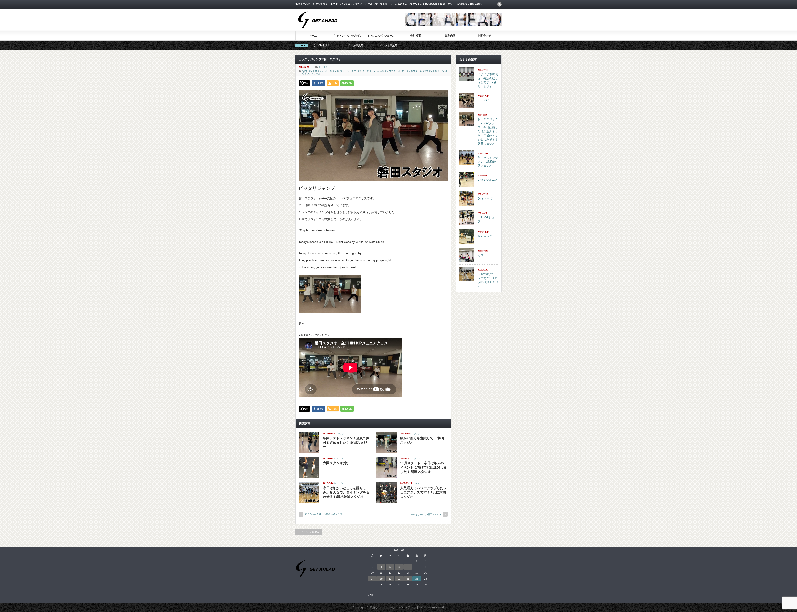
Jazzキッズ (485, 236)
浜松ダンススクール (390, 71)
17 (372, 579)
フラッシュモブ (348, 71)
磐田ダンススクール (412, 71)
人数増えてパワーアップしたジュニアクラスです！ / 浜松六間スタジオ (423, 492)
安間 (304, 71)
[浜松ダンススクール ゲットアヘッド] (318, 30)
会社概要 (415, 35)
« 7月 (370, 595)
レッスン (323, 67)
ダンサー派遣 (364, 71)
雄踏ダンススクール (433, 71)
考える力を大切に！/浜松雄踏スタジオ (324, 514)
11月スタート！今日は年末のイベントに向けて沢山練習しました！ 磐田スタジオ (423, 467)
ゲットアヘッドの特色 (347, 35)
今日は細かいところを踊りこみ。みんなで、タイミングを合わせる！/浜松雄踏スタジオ (346, 492)
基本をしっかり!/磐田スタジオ (426, 514)
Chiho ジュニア (488, 179)
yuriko (375, 71)
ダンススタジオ (316, 71)
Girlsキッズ (485, 198)
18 (381, 579)
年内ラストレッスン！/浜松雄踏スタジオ (488, 161)
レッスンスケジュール (381, 35)
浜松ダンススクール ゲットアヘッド (394, 607)
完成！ (482, 255)
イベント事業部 (341, 45)
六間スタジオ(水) (335, 463)
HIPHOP (483, 100)
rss (499, 4)
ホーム (313, 35)
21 (408, 579)
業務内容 (450, 35)
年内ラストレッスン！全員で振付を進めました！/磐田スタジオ (346, 442)
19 (390, 579)
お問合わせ (484, 35)
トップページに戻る (308, 532)
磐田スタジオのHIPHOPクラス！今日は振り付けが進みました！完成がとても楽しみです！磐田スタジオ (488, 131)
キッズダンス (332, 71)
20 (399, 579)
